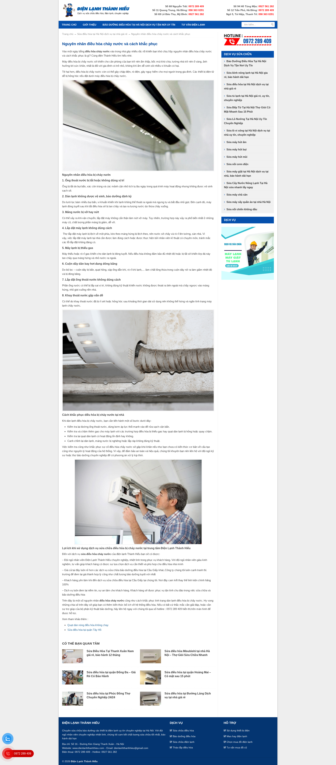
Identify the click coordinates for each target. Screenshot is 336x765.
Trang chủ (69, 24)
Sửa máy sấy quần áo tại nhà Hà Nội (248, 201)
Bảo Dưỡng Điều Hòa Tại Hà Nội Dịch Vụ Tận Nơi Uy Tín (139, 24)
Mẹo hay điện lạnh (237, 736)
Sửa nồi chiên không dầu (241, 209)
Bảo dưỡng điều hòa (184, 736)
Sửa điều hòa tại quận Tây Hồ (84, 629)
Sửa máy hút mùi (236, 156)
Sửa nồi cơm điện (237, 164)
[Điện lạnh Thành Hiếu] (96, 10)
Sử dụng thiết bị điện (238, 730)
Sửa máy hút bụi (236, 149)
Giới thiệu (89, 24)
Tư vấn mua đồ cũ (237, 747)
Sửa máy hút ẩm (236, 142)
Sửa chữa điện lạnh (183, 741)
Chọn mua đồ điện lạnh (240, 741)
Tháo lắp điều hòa (183, 747)
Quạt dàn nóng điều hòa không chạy (87, 625)
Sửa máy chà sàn (236, 194)
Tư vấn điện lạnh (193, 24)
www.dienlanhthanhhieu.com (88, 748)
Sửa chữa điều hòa (183, 730)
